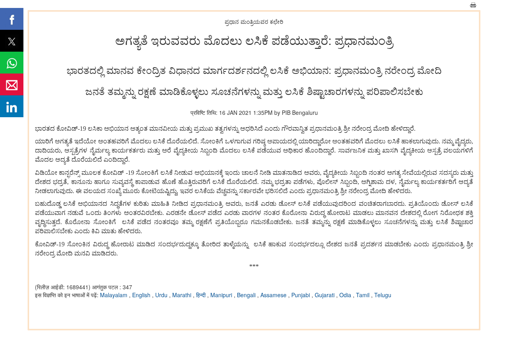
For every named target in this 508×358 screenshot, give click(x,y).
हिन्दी (201, 295)
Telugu (382, 295)
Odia (346, 295)
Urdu (162, 295)
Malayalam (114, 295)
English (142, 295)
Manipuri (222, 295)
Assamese (274, 295)
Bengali (247, 295)
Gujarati (325, 295)
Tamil (363, 295)
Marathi (182, 295)
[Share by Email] (11, 84)
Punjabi (301, 295)
